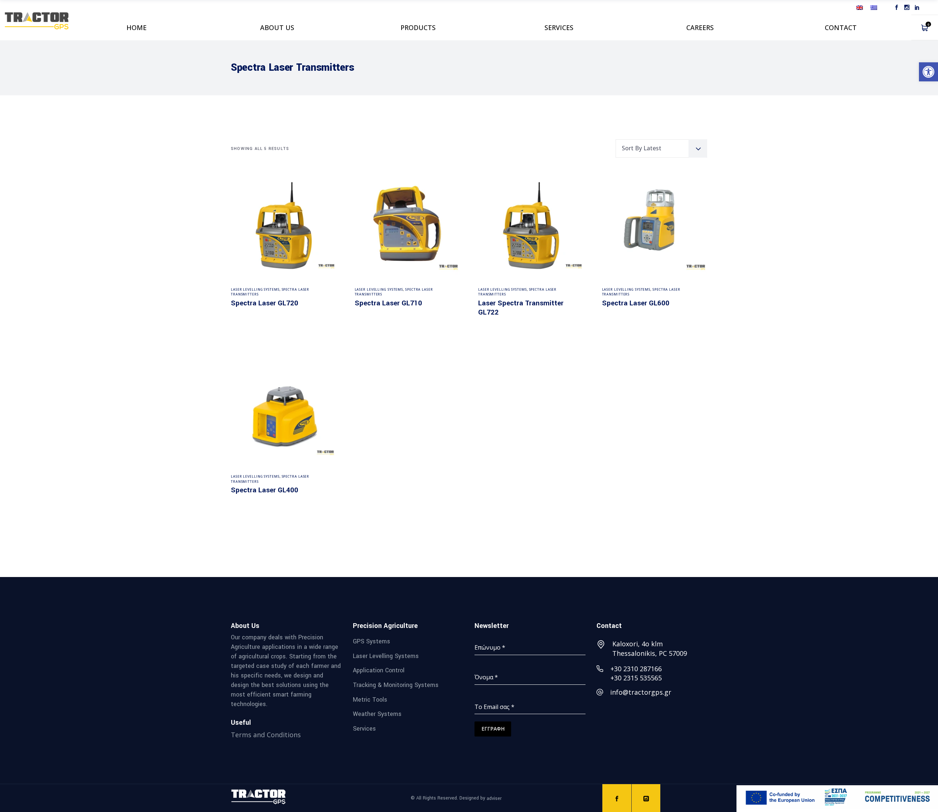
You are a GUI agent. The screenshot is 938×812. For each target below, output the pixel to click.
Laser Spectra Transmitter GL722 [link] (521, 307)
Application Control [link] (379, 670)
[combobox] (661, 148)
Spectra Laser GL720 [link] (264, 303)
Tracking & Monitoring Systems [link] (396, 685)
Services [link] (364, 728)
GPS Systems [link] (371, 641)
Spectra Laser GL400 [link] (264, 490)
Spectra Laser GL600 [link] (635, 303)
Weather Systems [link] (377, 714)
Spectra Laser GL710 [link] (388, 303)
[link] (928, 71)
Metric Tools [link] (370, 699)
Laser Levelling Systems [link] (255, 289)
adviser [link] (494, 798)
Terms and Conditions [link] (266, 734)
